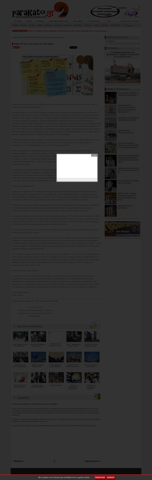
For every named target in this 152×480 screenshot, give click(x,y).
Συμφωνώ (110, 477)
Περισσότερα (100, 477)
